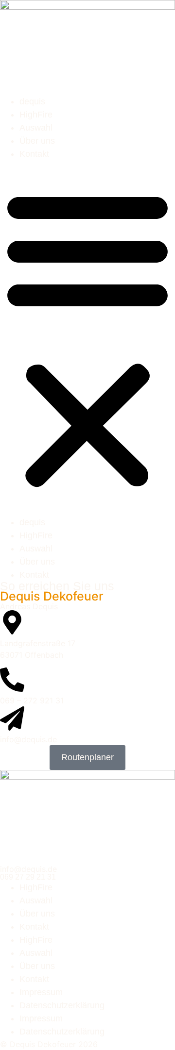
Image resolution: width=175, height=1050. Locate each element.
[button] (87, 338)
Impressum (41, 992)
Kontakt (34, 154)
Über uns (37, 141)
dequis (32, 101)
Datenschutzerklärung (62, 1005)
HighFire (35, 114)
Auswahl (35, 128)
